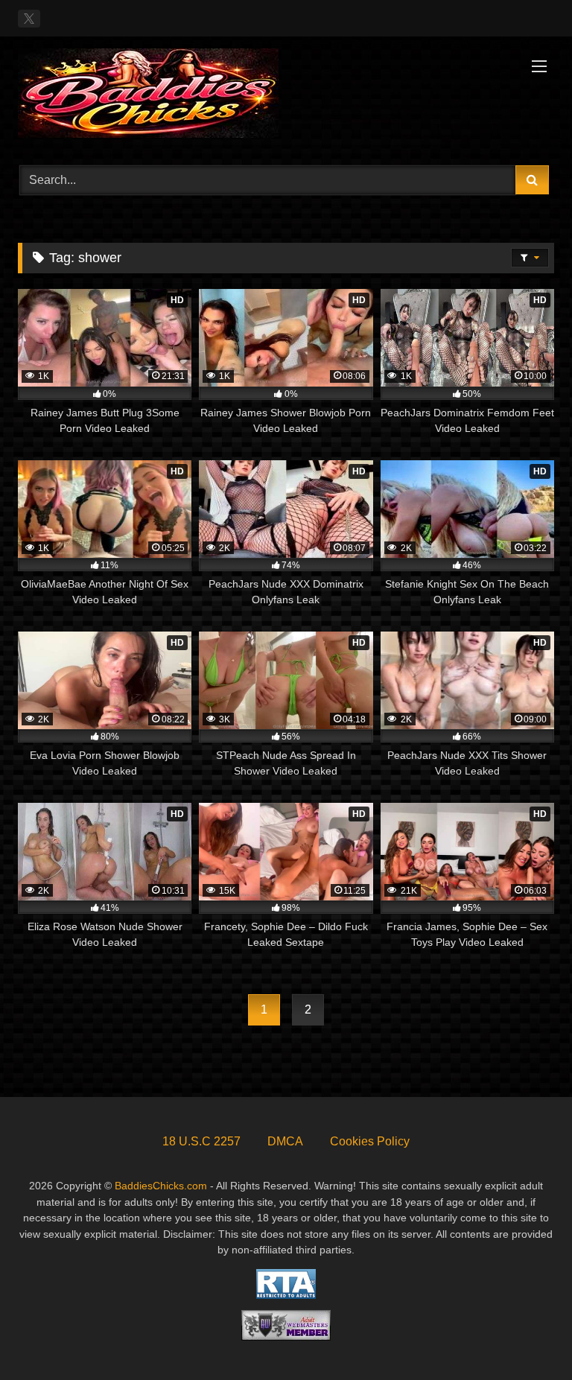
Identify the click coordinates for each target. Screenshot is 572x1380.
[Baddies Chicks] (286, 95)
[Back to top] (525, 1335)
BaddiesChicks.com (161, 1186)
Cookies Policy (370, 1141)
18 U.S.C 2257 (201, 1141)
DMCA (285, 1141)
